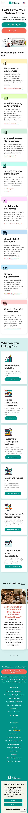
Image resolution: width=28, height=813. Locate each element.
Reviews (14, 754)
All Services (14, 715)
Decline (13, 805)
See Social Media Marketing (12, 224)
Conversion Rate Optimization (14, 695)
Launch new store (12, 566)
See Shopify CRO (9, 156)
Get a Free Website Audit (13, 672)
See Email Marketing (10, 123)
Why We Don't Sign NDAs (14, 741)
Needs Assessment (14, 744)
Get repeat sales (12, 493)
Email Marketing (14, 698)
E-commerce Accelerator (14, 691)
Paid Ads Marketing (14, 705)
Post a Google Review (14, 758)
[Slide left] (10, 655)
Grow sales (10, 418)
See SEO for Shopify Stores (11, 294)
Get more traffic (12, 379)
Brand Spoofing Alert (14, 761)
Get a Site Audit (14, 25)
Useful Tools (14, 734)
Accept (13, 800)
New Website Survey (14, 747)
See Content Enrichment (11, 329)
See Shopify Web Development (9, 190)
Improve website (12, 457)
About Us (14, 727)
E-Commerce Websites (14, 701)
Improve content (12, 529)
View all (23, 584)
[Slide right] (17, 655)
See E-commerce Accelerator (12, 88)
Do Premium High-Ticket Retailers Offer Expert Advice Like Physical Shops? (13, 612)
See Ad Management (10, 259)
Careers (10, 730)
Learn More (14, 31)
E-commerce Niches (14, 737)
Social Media (14, 708)
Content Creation (14, 712)
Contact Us (14, 751)
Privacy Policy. (9, 796)
